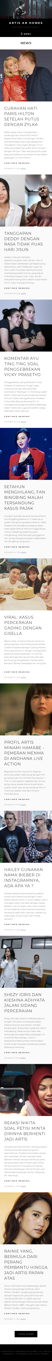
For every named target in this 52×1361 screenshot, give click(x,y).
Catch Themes (41, 1354)
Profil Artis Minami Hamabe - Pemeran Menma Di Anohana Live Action (24, 753)
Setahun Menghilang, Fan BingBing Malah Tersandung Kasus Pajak (24, 497)
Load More (26, 1334)
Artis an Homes (26, 23)
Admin (23, 168)
